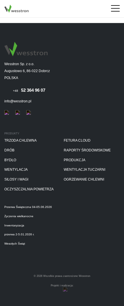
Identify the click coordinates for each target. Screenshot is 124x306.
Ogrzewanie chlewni (84, 179)
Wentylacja (16, 170)
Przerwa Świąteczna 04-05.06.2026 (28, 207)
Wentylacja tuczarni (84, 170)
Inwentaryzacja (14, 225)
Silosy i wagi (16, 179)
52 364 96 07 (29, 90)
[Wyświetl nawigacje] (115, 9)
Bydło (10, 160)
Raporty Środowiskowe (87, 150)
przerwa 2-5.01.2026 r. (19, 234)
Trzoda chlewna (20, 140)
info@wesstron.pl (17, 101)
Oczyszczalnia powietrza (29, 189)
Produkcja (74, 160)
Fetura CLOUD (77, 140)
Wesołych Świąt (14, 243)
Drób (9, 150)
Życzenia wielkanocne (18, 216)
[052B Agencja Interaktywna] (65, 290)
